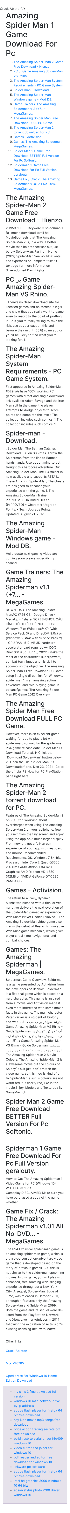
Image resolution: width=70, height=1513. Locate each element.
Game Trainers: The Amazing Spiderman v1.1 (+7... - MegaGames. (35, 108)
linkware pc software (29, 1467)
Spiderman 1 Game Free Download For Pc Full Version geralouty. (35, 169)
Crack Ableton (16, 1351)
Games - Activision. (28, 137)
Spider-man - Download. (32, 90)
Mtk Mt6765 (15, 1363)
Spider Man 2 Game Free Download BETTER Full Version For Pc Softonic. (36, 155)
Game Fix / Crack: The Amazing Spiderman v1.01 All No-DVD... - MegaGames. (37, 183)
